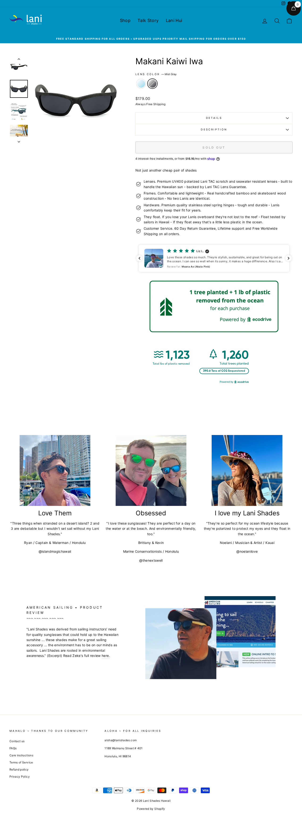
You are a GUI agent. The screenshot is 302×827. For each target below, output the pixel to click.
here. (106, 656)
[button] (214, 258)
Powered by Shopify (151, 808)
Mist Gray (152, 83)
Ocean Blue (141, 83)
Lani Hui (174, 20)
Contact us (17, 741)
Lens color (155, 74)
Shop (125, 20)
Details (214, 118)
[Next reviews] (288, 258)
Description (214, 129)
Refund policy (19, 769)
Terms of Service (21, 762)
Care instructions (21, 755)
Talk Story (148, 20)
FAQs (13, 748)
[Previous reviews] (139, 258)
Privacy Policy (19, 776)
